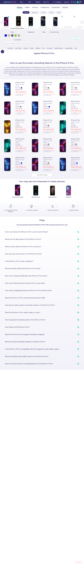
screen (32, 48)
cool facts (18, 48)
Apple (26, 12)
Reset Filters (76, 38)
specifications (59, 48)
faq (75, 48)
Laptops (65, 7)
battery (38, 48)
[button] (10, 2)
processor (50, 48)
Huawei (43, 12)
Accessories (56, 7)
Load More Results (42, 175)
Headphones (45, 7)
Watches (35, 7)
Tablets (27, 7)
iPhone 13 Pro (19, 82)
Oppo (59, 12)
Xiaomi (51, 12)
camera (25, 48)
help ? (78, 562)
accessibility (68, 48)
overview (10, 48)
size (43, 48)
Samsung (34, 12)
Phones (19, 7)
